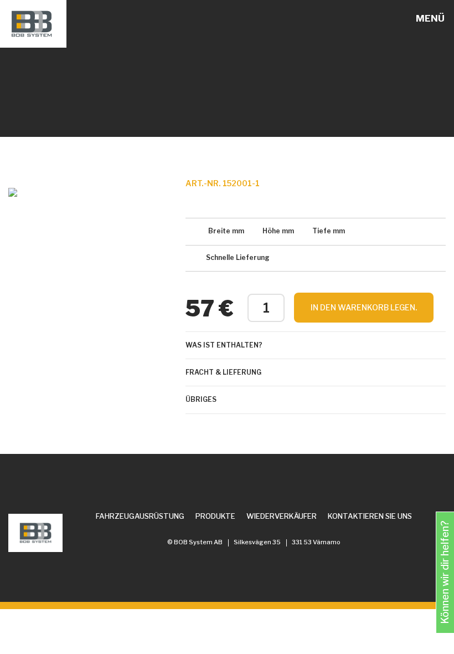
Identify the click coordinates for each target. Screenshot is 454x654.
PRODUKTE (215, 516)
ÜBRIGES (200, 399)
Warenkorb (403, 18)
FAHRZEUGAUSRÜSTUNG (140, 516)
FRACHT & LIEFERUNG (223, 372)
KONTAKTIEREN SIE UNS (370, 516)
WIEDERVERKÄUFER (281, 516)
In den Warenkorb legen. (364, 307)
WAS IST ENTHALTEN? (223, 345)
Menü (430, 18)
